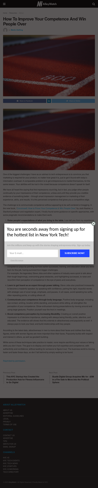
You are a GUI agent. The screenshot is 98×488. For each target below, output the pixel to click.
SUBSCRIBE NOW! (75, 253)
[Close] (93, 223)
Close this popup (16, 261)
